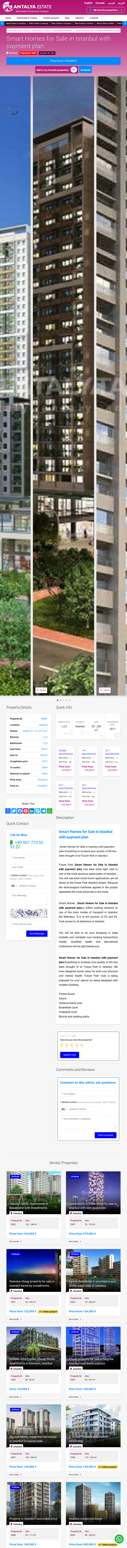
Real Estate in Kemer (84, 23)
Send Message (36, 933)
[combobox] (14, 886)
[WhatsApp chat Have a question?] (119, 1540)
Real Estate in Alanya (38, 23)
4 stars (77, 1045)
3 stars (72, 1045)
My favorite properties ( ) (108, 10)
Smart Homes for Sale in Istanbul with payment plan (97, 30)
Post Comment (105, 1135)
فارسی (111, 3)
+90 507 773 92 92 (26, 844)
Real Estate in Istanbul (61, 23)
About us (79, 18)
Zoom (43, 690)
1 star (62, 1045)
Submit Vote (69, 1055)
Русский (100, 3)
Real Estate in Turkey (27, 18)
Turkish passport (51, 18)
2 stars (67, 1045)
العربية (121, 3)
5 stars (82, 1045)
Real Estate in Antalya (16, 23)
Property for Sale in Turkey (18, 30)
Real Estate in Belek (105, 23)
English (88, 3)
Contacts (94, 18)
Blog (67, 18)
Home (8, 18)
